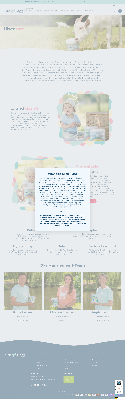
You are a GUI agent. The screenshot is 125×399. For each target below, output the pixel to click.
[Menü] (122, 381)
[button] (120, 398)
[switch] (119, 392)
